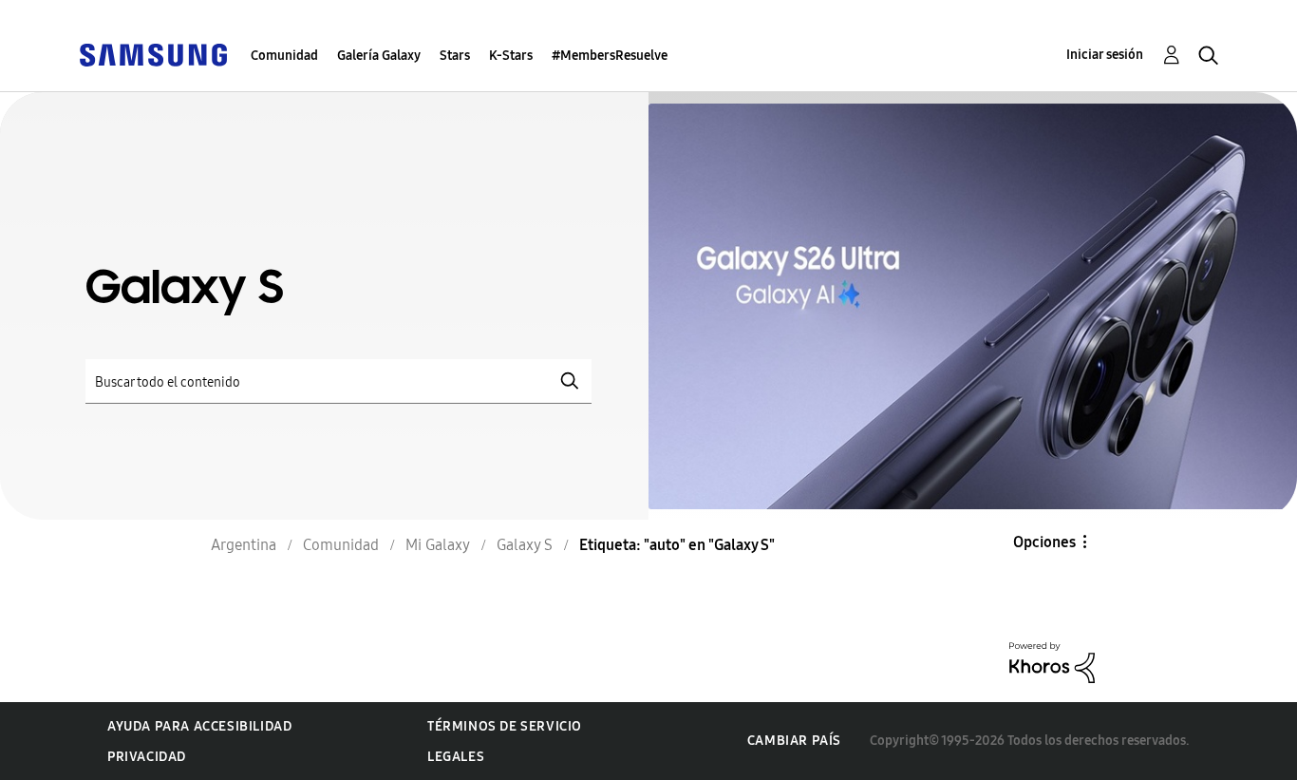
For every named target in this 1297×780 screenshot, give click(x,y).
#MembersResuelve (609, 56)
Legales (455, 757)
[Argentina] (153, 54)
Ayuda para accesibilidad (199, 726)
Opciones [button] (1044, 542)
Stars (455, 56)
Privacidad (146, 757)
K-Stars (511, 56)
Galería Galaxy (379, 56)
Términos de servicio (504, 726)
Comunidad (284, 56)
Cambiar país (794, 740)
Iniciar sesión (1104, 55)
